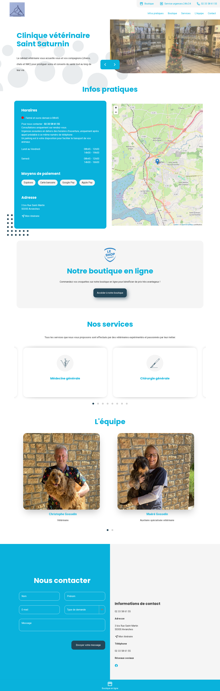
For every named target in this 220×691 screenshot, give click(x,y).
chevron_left (105, 64)
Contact (212, 13)
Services (186, 13)
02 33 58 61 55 (123, 650)
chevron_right (114, 64)
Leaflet (175, 224)
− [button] (116, 112)
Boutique (172, 13)
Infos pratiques (156, 13)
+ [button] (116, 108)
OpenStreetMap (187, 224)
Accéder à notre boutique (110, 292)
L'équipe (199, 13)
